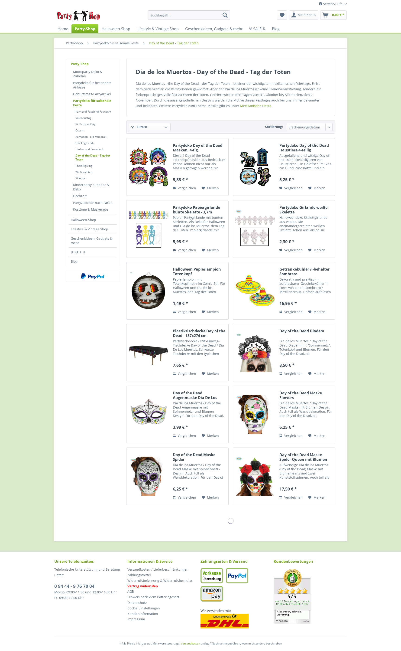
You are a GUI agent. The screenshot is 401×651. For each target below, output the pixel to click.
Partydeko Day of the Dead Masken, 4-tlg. (197, 147)
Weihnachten (83, 172)
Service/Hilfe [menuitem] (332, 4)
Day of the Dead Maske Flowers (300, 395)
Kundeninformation (142, 614)
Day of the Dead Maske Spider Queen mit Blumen (303, 457)
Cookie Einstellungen (143, 608)
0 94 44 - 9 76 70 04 (74, 586)
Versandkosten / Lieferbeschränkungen (157, 569)
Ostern (79, 130)
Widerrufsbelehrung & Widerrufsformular (160, 580)
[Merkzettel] (282, 15)
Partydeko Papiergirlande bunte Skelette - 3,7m (196, 209)
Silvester (81, 178)
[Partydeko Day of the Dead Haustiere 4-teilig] (255, 167)
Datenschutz (137, 602)
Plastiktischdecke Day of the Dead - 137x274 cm (199, 333)
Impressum (136, 619)
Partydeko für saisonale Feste (92, 102)
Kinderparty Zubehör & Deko (91, 187)
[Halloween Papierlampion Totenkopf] (148, 291)
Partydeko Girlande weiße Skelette (303, 209)
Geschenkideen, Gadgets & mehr (91, 240)
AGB (130, 591)
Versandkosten (190, 643)
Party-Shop (80, 64)
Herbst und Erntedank (89, 149)
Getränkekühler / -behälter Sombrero (304, 271)
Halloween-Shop (83, 220)
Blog (74, 261)
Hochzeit (80, 196)
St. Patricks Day (85, 124)
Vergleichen (186, 188)
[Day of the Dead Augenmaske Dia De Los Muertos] (148, 414)
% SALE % (78, 252)
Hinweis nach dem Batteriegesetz (153, 597)
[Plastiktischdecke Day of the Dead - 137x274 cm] (148, 352)
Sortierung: (274, 126)
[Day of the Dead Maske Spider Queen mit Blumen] (255, 476)
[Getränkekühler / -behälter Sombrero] (255, 291)
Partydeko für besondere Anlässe (92, 85)
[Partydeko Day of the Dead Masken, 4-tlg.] (148, 167)
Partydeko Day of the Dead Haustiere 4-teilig (304, 147)
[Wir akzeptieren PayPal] (92, 276)
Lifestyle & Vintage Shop (89, 229)
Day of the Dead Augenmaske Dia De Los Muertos (195, 395)
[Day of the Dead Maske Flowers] (255, 414)
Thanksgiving (83, 166)
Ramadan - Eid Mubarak (90, 137)
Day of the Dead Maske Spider (194, 457)
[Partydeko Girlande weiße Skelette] (255, 229)
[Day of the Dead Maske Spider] (148, 476)
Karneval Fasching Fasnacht (93, 112)
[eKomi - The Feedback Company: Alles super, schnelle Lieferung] (310, 596)
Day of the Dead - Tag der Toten (92, 157)
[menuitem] (189, 15)
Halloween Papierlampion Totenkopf (197, 271)
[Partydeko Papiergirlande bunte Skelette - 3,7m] (148, 229)
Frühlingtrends (84, 143)
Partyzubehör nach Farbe (92, 202)
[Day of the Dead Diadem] (255, 352)
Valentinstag (83, 118)
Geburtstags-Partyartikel (92, 94)
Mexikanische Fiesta (255, 106)
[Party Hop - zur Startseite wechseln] (78, 16)
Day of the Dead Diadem (301, 331)
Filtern (141, 127)
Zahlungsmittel (139, 575)
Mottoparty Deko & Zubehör (87, 73)
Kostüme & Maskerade (90, 209)
